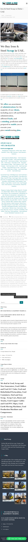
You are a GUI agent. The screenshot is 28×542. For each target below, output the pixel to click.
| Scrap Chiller (15, 204)
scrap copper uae (14, 259)
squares (5, 425)
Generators (14, 154)
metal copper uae (11, 236)
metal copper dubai (4, 236)
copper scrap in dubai (12, 228)
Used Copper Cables (16, 178)
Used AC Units (16, 183)
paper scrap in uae (12, 238)
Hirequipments (5, 150)
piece (21, 56)
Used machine (20, 208)
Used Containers (19, 181)
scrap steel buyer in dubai (11, 265)
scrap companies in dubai (15, 255)
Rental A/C (15, 244)
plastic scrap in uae (20, 238)
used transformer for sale (14, 286)
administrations (9, 107)
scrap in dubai (20, 262)
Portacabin (23, 162)
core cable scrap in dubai (20, 228)
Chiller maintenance (17, 225)
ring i (19, 96)
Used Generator (4, 193)
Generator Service (12, 233)
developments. (5, 429)
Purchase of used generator (11, 195)
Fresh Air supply (22, 229)
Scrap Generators (16, 184)
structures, (9, 96)
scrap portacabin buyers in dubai (13, 264)
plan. (19, 130)
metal (7, 130)
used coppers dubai (9, 277)
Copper (2, 368)
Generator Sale (6, 233)
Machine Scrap (13, 208)
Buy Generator (7, 203)
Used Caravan (8, 162)
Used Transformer (23, 174)
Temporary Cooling (5, 190)
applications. (14, 369)
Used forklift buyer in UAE (13, 167)
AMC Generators (14, 152)
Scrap (10, 50)
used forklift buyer (9, 280)
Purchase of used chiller (19, 198)
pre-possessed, (9, 420)
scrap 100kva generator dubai (17, 251)
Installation (3, 234)
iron (6, 58)
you (2, 64)
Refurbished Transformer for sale (16, 212)
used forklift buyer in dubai (18, 280)
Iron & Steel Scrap (5, 174)
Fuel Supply (4, 204)
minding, (5, 121)
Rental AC (20, 190)
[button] (16, 538)
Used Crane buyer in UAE (12, 166)
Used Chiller (18, 196)
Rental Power (12, 150)
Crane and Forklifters (13, 176)
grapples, (21, 58)
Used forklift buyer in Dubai (11, 169)
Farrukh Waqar (14, 42)
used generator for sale (5, 283)
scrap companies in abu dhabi (21, 254)
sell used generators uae (20, 267)
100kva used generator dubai (16, 216)
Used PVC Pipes (8, 178)
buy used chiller (13, 199)
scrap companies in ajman (5, 255)
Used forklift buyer (16, 170)
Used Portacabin (11, 181)
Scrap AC (9, 204)
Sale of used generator (13, 193)
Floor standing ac (15, 229)
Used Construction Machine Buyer (9, 157)
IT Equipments (9, 179)
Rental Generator (15, 203)
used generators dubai (13, 283)
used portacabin (6, 285)
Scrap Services (9, 15)
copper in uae (4, 228)
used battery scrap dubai (20, 270)
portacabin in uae (18, 239)
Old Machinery (4, 176)
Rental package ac (10, 249)
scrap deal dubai (21, 259)
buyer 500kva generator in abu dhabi (17, 221)
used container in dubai (9, 275)
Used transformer (14, 211)
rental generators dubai (17, 247)
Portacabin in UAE (16, 162)
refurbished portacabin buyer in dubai (16, 242)
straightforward (6, 66)
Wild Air (13, 191)
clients (16, 110)
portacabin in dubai (10, 239)
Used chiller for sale (8, 198)
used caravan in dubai (8, 272)
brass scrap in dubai (17, 218)
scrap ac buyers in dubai (6, 252)
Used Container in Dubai (6, 164)
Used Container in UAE (18, 164)
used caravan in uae (16, 272)
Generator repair (17, 201)
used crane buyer (21, 277)
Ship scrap (6, 209)
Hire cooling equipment (20, 191)
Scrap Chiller (12, 254)
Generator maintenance (16, 231)
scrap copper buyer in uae (18, 257)
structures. (7, 427)
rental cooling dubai (20, 246)
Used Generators (22, 152)
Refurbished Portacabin (19, 179)
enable (13, 124)
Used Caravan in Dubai (13, 161)
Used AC (20, 199)
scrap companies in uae (9, 257)
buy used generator (10, 196)
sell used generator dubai (10, 267)
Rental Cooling (13, 190)
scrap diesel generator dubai (10, 260)
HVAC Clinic (19, 150)
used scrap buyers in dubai (14, 285)
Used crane (7, 211)
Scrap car (11, 209)
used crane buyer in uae (13, 278)
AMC (12, 218)
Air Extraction (7, 218)
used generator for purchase (20, 281)
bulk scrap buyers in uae (10, 220)
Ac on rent (2, 218)
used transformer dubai (5, 286)
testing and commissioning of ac (17, 268)
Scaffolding (22, 209)
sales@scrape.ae (6, 143)
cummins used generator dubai (6, 229)
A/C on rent (24, 216)
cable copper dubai (9, 225)
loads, (10, 119)
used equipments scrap (22, 278)
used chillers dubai (19, 273)
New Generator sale (18, 236)
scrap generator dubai (13, 262)
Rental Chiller (7, 191)
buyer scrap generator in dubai (16, 223)
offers (5, 104)
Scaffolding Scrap (14, 174)
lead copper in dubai (16, 234)
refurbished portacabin (5, 242)
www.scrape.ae (7, 148)
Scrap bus (16, 209)
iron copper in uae (8, 234)
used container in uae (18, 275)
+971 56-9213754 (8, 145)
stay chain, (16, 58)
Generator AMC (9, 201)
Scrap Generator (22, 204)
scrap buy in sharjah (20, 252)
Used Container (5, 208)
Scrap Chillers (9, 183)
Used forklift (3, 280)
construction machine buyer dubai (10, 226)
